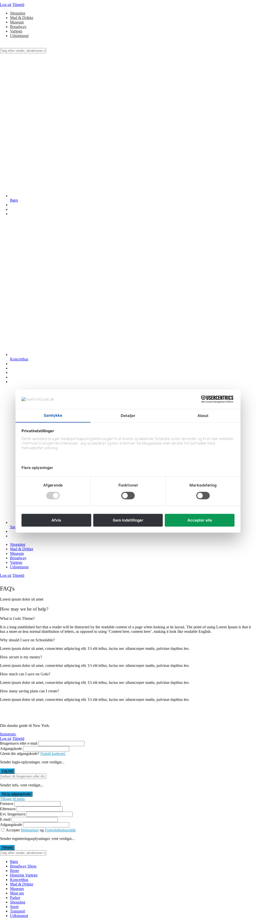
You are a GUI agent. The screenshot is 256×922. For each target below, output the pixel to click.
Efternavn (8, 809)
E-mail (5, 819)
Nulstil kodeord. (53, 753)
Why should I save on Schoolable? (27, 640)
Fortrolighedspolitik (60, 830)
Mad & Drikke (21, 18)
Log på (5, 5)
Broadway (18, 27)
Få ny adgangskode (16, 794)
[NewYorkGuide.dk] (25, 46)
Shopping (17, 13)
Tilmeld (18, 5)
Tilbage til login (12, 799)
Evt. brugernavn (13, 814)
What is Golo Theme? (17, 618)
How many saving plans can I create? (29, 691)
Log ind (7, 771)
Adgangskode (11, 748)
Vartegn (16, 31)
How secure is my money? (21, 657)
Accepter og (41, 830)
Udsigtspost (19, 36)
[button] (128, 618)
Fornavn (6, 803)
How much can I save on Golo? (25, 674)
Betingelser (30, 830)
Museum (17, 22)
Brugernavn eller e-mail (18, 743)
